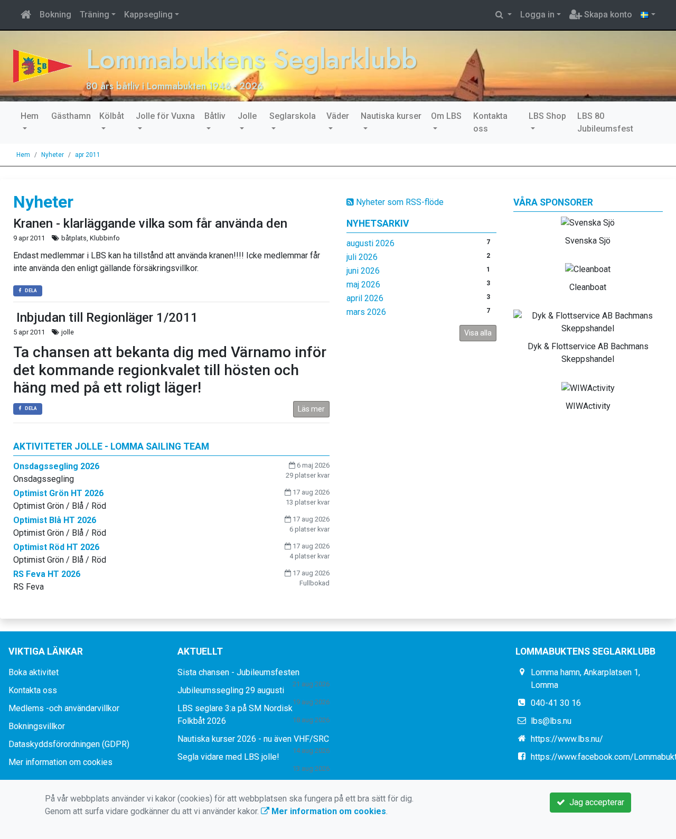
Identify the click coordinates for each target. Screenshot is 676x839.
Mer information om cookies (60, 762)
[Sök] (503, 14)
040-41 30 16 (556, 703)
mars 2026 (366, 312)
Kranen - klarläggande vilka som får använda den (150, 223)
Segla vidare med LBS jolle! (228, 757)
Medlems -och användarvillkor (63, 708)
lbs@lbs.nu (551, 721)
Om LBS (446, 116)
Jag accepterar (594, 802)
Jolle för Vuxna (165, 116)
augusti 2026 (370, 243)
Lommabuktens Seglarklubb (251, 58)
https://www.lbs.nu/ (567, 739)
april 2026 (364, 298)
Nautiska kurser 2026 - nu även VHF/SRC (253, 739)
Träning (94, 15)
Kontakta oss (490, 122)
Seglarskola (292, 116)
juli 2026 (362, 257)
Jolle (247, 116)
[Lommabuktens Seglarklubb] (43, 65)
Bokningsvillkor (36, 726)
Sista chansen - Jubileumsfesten (238, 672)
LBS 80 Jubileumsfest (605, 122)
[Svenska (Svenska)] (648, 14)
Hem (30, 116)
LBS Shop (547, 116)
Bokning (55, 15)
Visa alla (478, 333)
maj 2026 (363, 284)
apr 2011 (87, 155)
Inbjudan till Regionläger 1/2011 (105, 317)
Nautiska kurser (391, 116)
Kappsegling (148, 15)
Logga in (537, 15)
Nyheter (52, 155)
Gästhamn (71, 116)
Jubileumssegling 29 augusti (230, 690)
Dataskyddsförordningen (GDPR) (68, 744)
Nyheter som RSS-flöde (399, 202)
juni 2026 (363, 271)
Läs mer (311, 409)
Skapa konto (607, 15)
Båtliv (215, 116)
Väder (337, 116)
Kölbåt (111, 116)
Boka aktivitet (33, 672)
